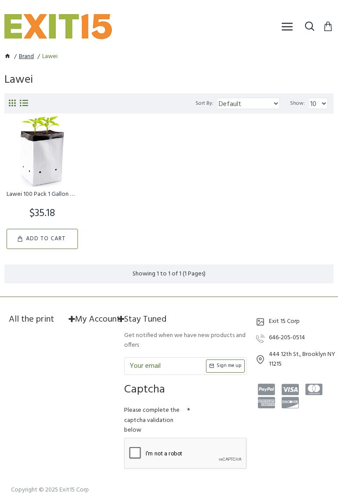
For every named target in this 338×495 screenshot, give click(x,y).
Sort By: (204, 103)
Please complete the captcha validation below (152, 420)
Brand (26, 57)
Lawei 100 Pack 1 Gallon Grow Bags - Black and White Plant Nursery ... (42, 194)
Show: (297, 103)
